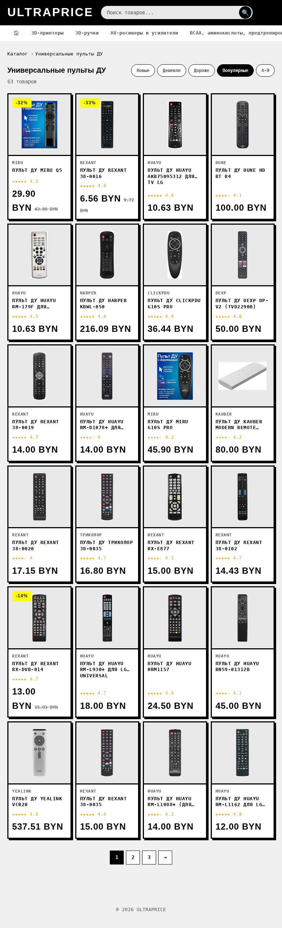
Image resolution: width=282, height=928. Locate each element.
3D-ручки (87, 33)
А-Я (265, 70)
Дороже (201, 70)
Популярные (235, 70)
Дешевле (172, 70)
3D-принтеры (47, 33)
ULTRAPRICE (50, 12)
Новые (143, 70)
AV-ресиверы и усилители (144, 33)
